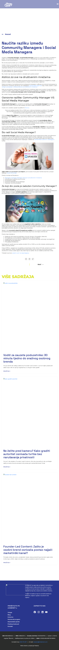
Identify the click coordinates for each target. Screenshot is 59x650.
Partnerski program (14, 619)
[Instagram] (38, 612)
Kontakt (10, 626)
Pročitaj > (6, 371)
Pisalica (36, 645)
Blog (9, 615)
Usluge (10, 612)
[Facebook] (35, 612)
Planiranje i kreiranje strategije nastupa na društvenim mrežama (23, 177)
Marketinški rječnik (14, 621)
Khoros (27, 107)
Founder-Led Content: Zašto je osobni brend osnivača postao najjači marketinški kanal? (27, 550)
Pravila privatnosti (13, 624)
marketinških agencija (35, 85)
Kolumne (10, 617)
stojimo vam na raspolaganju (20, 253)
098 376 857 (23, 642)
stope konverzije (12, 173)
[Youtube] (46, 612)
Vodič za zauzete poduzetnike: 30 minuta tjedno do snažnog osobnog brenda (26, 358)
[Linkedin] (42, 612)
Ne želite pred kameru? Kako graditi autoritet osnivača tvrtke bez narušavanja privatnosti (26, 454)
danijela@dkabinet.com (40, 642)
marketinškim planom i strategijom (44, 139)
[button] (57, 4)
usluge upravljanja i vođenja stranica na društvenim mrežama (19, 87)
